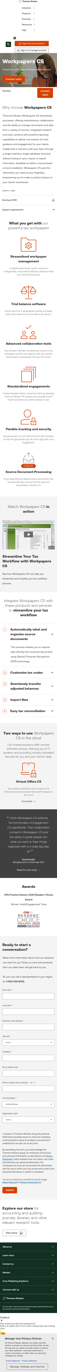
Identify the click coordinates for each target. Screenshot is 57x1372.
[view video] (28, 534)
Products (26, 13)
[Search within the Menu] (8, 44)
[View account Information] (14, 38)
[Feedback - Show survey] (1, 1321)
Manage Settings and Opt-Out (27, 1366)
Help (24, 30)
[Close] (53, 1339)
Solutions (26, 8)
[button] (28, 1247)
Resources (27, 24)
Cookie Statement (13, 1361)
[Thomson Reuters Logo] (28, 1)
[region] (28, 1353)
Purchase (26, 19)
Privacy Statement (29, 1361)
